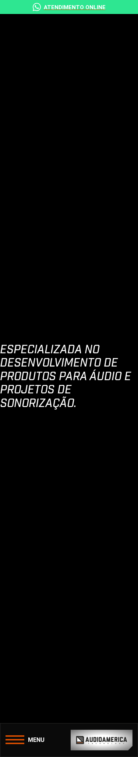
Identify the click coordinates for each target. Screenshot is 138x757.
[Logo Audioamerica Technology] (102, 740)
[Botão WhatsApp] (69, 7)
